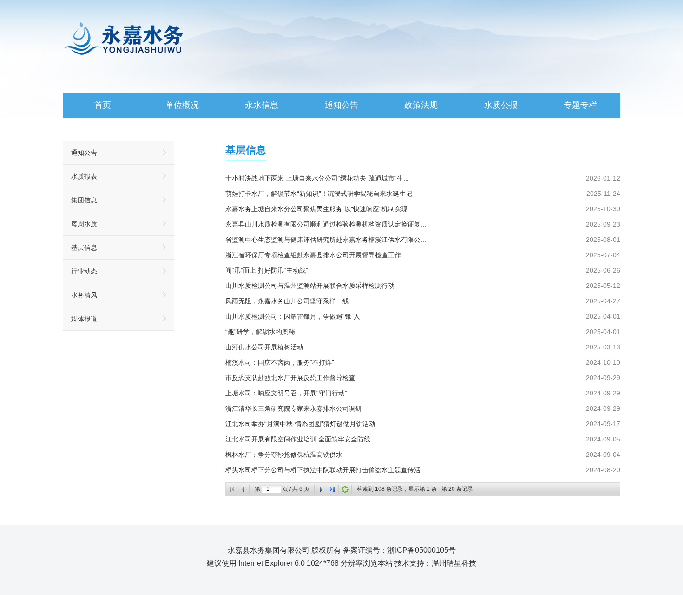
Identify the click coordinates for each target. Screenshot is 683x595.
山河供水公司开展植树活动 (264, 347)
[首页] (231, 489)
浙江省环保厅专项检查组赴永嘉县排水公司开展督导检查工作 (313, 255)
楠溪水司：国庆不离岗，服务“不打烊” (279, 362)
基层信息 (84, 247)
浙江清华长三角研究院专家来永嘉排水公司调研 (293, 408)
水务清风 (84, 295)
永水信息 (261, 105)
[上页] (243, 489)
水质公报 (501, 105)
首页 (102, 105)
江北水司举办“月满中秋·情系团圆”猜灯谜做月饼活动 (300, 424)
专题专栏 (580, 105)
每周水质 (84, 223)
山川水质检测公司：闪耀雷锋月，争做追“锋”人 (292, 316)
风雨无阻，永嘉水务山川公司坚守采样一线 (287, 301)
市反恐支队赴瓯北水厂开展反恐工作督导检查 (290, 377)
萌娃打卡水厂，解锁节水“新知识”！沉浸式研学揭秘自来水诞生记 (318, 193)
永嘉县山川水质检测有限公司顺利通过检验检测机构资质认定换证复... (325, 224)
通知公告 (341, 105)
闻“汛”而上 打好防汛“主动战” (266, 270)
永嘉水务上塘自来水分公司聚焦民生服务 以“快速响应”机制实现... (319, 209)
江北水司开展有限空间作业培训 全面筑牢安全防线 (297, 439)
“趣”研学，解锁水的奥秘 (260, 331)
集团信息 (84, 200)
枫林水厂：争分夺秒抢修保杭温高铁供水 (283, 454)
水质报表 (84, 176)
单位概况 (182, 105)
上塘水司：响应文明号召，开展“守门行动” (286, 393)
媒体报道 (84, 318)
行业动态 (84, 271)
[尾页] (332, 489)
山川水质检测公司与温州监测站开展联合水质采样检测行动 (309, 285)
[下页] (321, 489)
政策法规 (421, 105)
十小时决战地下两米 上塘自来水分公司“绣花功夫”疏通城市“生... (317, 178)
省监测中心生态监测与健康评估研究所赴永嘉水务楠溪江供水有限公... (325, 239)
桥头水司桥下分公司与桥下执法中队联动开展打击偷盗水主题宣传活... (325, 470)
